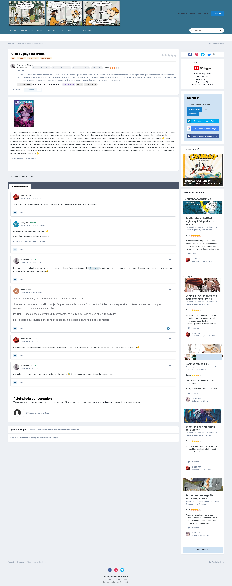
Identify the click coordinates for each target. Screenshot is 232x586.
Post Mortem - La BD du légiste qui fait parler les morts (200, 221)
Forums (71, 30)
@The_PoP (94, 268)
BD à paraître (202, 76)
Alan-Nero (26, 289)
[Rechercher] (221, 30)
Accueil (13, 30)
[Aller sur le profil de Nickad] (188, 399)
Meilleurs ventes (203, 79)
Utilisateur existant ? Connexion (192, 14)
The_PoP (25, 223)
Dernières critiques (55, 30)
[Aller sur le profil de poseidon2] (16, 197)
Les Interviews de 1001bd (31, 30)
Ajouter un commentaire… (39, 413)
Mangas (188, 276)
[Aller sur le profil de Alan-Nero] (16, 291)
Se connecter (194, 109)
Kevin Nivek (27, 65)
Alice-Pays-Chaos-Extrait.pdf (26, 158)
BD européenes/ (192, 199)
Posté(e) (31, 198)
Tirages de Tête (202, 82)
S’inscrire (217, 13)
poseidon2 (26, 196)
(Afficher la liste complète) (68, 430)
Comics (206, 199)
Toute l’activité (85, 30)
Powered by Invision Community (116, 582)
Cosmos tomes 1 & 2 (197, 364)
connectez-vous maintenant (100, 402)
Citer (21, 212)
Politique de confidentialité (116, 576)
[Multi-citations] (15, 212)
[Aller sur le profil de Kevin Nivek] (12, 66)
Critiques (194, 230)
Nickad (188, 367)
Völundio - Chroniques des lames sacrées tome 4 (201, 297)
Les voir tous (202, 549)
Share (17, 90)
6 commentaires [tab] (20, 186)
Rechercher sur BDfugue (202, 85)
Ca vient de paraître (202, 73)
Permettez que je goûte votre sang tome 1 (199, 497)
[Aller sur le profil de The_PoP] (16, 224)
